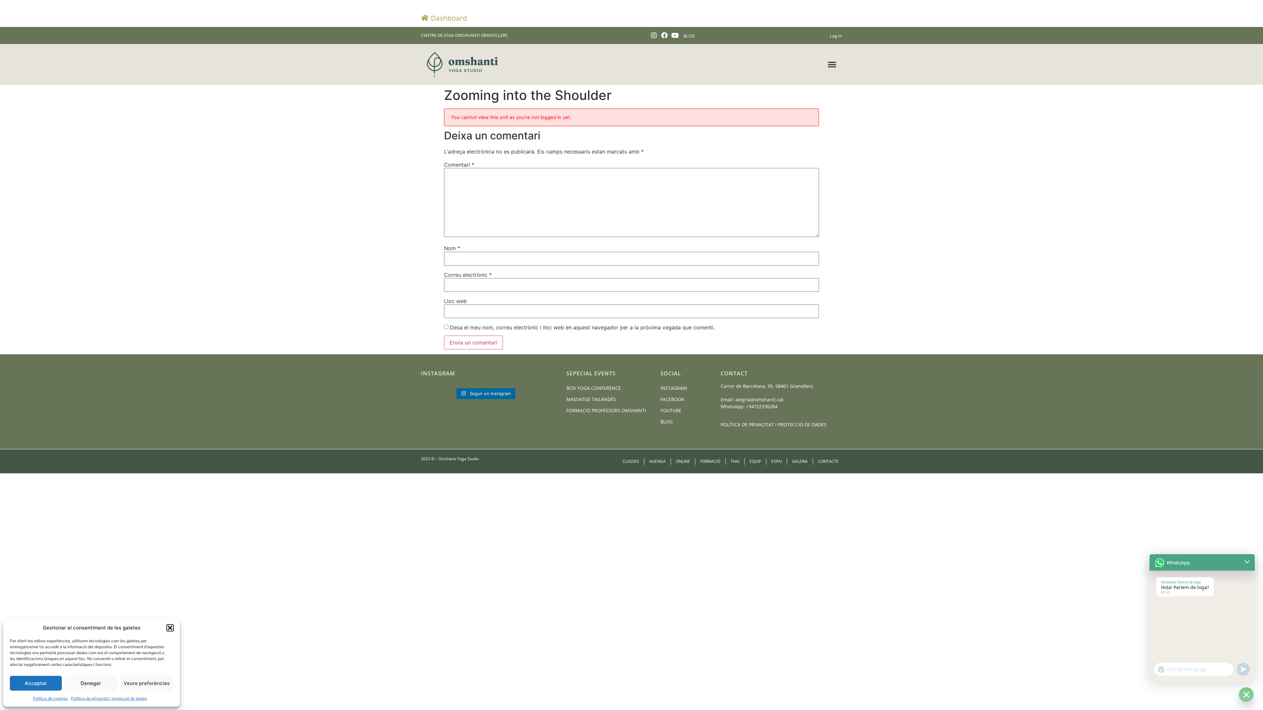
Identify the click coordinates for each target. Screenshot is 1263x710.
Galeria (800, 461)
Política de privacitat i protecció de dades (109, 698)
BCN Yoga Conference (593, 388)
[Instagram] (654, 35)
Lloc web (455, 301)
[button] (170, 628)
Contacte (828, 461)
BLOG (689, 36)
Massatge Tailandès (591, 399)
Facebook (672, 399)
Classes (631, 461)
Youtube (670, 410)
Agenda (657, 461)
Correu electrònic (468, 274)
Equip (755, 461)
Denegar (91, 683)
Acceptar (36, 683)
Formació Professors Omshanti (606, 410)
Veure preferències (147, 683)
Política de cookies (50, 698)
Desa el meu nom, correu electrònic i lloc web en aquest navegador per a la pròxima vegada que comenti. (582, 327)
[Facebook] (664, 35)
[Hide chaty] (1246, 694)
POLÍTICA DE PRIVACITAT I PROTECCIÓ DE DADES (774, 424)
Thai (735, 461)
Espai (776, 461)
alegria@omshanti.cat (759, 399)
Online (683, 461)
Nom (452, 248)
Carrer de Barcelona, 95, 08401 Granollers (767, 386)
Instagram (673, 388)
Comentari (459, 164)
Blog (666, 421)
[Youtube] (675, 35)
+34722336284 (762, 406)
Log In (836, 36)
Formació (710, 461)
